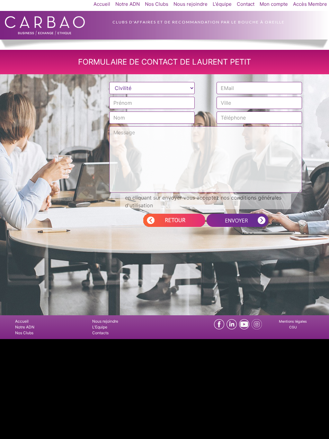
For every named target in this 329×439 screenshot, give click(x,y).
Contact (245, 4)
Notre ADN (127, 4)
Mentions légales (293, 321)
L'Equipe (99, 327)
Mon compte (274, 4)
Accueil (101, 4)
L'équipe (222, 4)
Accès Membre (310, 4)
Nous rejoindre (190, 4)
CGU (293, 327)
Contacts (100, 332)
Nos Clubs (156, 4)
